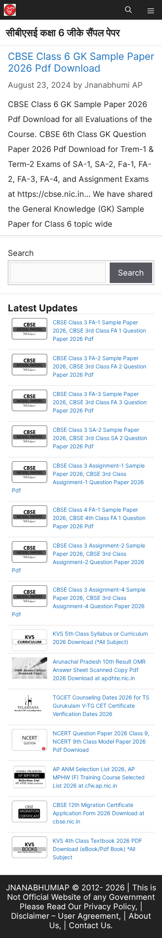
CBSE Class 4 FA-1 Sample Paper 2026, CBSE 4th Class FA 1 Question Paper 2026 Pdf (99, 517)
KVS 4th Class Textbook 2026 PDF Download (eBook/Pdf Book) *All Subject (97, 848)
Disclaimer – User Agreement (65, 916)
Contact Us (89, 925)
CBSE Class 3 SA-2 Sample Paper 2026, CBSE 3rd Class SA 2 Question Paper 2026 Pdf (100, 438)
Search (21, 253)
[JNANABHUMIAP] (10, 10)
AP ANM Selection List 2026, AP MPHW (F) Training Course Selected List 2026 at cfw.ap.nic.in (99, 777)
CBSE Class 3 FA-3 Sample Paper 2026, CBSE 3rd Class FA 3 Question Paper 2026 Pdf (100, 402)
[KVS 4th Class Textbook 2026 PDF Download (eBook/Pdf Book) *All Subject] (29, 848)
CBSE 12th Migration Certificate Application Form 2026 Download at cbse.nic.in (98, 813)
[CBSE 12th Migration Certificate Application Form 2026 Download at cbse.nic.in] (29, 812)
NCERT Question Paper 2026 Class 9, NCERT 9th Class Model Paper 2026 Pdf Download (101, 741)
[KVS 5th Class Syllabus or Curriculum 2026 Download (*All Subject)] (29, 641)
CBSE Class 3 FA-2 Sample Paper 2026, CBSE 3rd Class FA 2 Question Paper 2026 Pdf (99, 366)
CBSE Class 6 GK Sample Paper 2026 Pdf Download (81, 62)
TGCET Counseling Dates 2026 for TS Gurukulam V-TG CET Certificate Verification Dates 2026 (101, 705)
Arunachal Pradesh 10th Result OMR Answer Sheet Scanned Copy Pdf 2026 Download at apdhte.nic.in (99, 669)
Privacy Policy (109, 906)
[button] (128, 10)
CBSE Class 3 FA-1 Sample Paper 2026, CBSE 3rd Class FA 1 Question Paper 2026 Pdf (99, 330)
